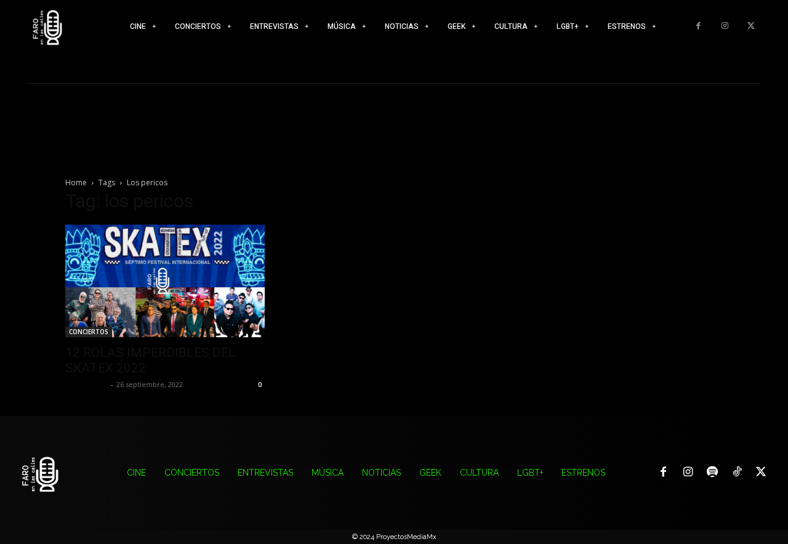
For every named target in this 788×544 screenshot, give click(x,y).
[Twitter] (751, 26)
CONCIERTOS (88, 331)
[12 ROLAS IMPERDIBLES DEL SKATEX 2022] (165, 281)
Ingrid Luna (86, 384)
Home (76, 182)
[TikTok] (737, 472)
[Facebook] (698, 26)
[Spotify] (712, 472)
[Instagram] (725, 26)
